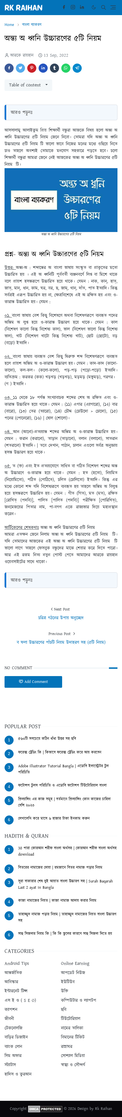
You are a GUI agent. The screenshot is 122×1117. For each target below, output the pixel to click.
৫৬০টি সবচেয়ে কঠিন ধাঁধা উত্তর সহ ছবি (47, 739)
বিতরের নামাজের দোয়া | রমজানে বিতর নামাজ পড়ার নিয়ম (60, 867)
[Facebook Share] (9, 68)
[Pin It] (31, 68)
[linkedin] (82, 7)
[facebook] (63, 7)
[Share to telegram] (77, 68)
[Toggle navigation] (113, 7)
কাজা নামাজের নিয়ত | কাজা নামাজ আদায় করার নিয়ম (57, 901)
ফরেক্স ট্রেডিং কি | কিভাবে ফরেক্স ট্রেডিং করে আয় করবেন (59, 752)
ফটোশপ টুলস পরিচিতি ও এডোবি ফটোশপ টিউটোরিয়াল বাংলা (62, 785)
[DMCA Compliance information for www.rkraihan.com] (45, 1109)
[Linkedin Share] (43, 68)
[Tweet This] (20, 68)
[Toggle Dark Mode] (93, 7)
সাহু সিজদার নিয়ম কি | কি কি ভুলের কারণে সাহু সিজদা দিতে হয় (65, 934)
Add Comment (36, 682)
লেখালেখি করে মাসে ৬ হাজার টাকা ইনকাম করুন (54, 818)
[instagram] (72, 7)
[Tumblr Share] (54, 68)
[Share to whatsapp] (65, 68)
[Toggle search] (103, 7)
